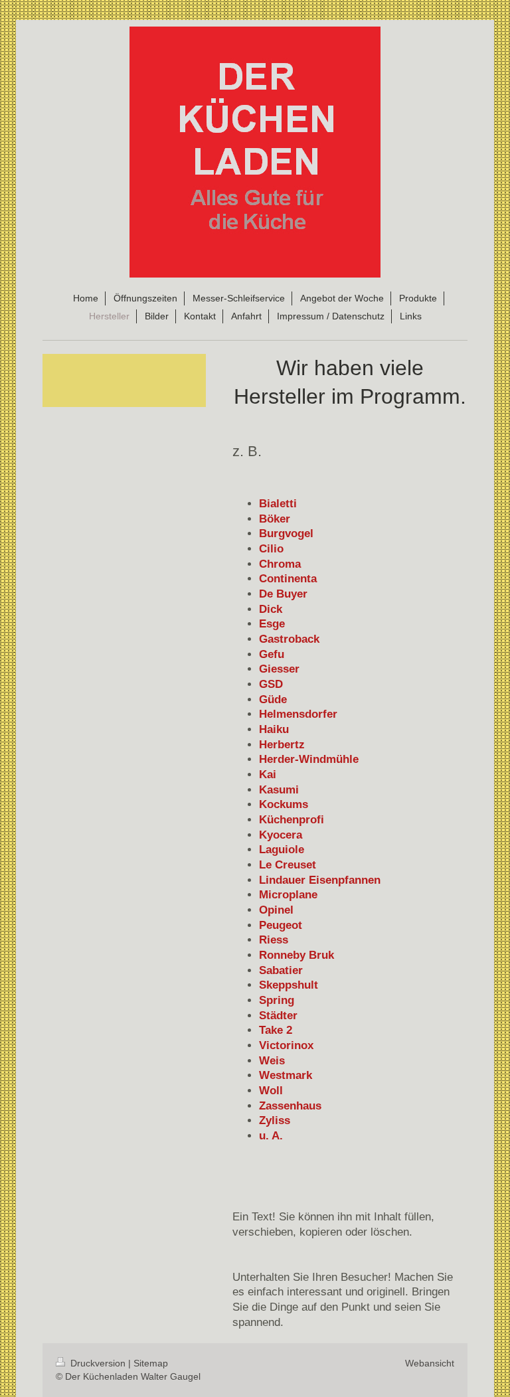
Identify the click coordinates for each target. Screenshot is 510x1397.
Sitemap (150, 1363)
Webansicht (429, 1363)
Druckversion (98, 1363)
